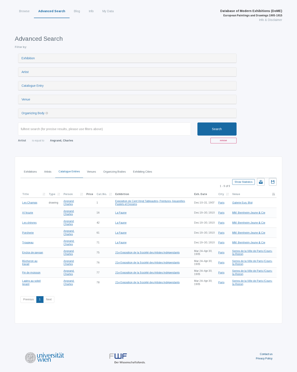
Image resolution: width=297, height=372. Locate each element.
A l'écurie (27, 212)
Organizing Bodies (114, 171)
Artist (25, 72)
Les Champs (29, 202)
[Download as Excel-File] (261, 182)
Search (217, 129)
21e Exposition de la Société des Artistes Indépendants (147, 252)
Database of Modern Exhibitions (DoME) (251, 13)
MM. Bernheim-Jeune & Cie (248, 212)
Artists (47, 171)
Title (25, 194)
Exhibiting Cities (142, 171)
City (221, 194)
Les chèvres (29, 222)
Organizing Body (33, 113)
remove (223, 140)
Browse (24, 11)
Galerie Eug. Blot (242, 202)
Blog (77, 11)
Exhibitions (30, 171)
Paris (221, 202)
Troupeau (27, 242)
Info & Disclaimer (270, 20)
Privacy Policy (264, 358)
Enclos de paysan (32, 252)
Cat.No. (102, 194)
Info (91, 11)
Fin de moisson (31, 272)
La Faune (121, 212)
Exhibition (28, 58)
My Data (108, 11)
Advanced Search (51, 11)
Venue (26, 99)
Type (52, 194)
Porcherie (28, 232)
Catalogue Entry (33, 85)
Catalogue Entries (69, 171)
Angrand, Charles (68, 203)
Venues (91, 171)
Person (68, 194)
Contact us (266, 354)
